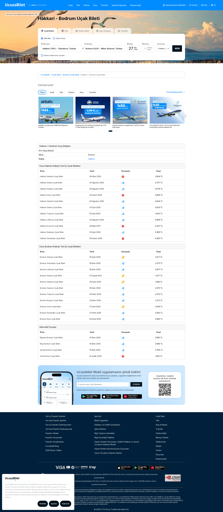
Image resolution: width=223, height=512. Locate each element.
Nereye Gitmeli (162, 437)
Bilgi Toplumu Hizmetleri (104, 433)
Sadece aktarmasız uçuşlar (54, 55)
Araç (95, 5)
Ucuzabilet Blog (52, 446)
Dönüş (146, 44)
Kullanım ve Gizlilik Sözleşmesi (107, 425)
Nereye (89, 44)
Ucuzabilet (45, 75)
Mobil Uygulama (101, 420)
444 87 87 (75, 500)
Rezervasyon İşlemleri (175, 5)
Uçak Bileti (56, 75)
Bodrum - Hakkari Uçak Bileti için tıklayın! (55, 62)
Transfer (104, 5)
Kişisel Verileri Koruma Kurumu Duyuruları (111, 449)
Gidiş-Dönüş (60, 38)
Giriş (205, 5)
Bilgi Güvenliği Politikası (104, 437)
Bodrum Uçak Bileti (71, 75)
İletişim (158, 446)
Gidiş (131, 44)
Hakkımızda (161, 442)
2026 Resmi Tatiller (53, 450)
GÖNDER (136, 384)
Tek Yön (47, 38)
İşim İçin (97, 416)
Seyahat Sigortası (119, 5)
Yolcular (162, 44)
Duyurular (160, 454)
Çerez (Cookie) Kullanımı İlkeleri (108, 453)
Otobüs (86, 5)
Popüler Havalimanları (54, 442)
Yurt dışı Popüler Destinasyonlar (58, 429)
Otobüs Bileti (161, 433)
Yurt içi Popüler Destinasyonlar (58, 425)
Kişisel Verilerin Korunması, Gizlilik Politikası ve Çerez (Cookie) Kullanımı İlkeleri (116, 443)
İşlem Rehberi (100, 429)
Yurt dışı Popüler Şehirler (55, 420)
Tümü (42, 92)
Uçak (70, 5)
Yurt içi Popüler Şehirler (55, 416)
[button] (213, 5)
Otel (78, 5)
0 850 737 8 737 (90, 500)
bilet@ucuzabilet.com (106, 499)
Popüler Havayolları (53, 437)
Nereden (46, 44)
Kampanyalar (135, 5)
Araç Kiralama (161, 425)
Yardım (194, 5)
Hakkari (91, 159)
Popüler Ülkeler (52, 433)
